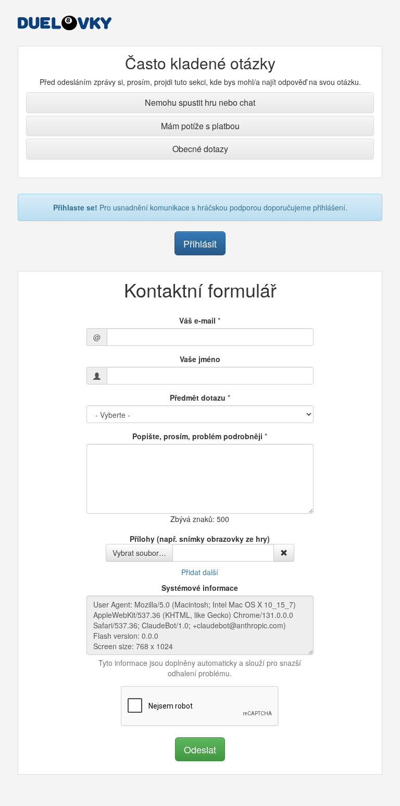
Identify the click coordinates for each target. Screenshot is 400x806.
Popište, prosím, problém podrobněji (197, 436)
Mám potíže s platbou (200, 126)
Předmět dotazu (198, 397)
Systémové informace (199, 587)
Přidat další (199, 572)
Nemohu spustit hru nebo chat (200, 102)
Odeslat (200, 749)
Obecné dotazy (200, 149)
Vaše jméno (200, 359)
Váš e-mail (197, 320)
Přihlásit (200, 243)
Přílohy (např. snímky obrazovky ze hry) (200, 539)
